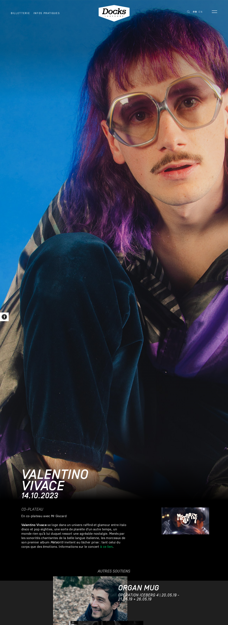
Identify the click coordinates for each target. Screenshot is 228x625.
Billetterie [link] (20, 13)
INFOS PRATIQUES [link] (47, 13)
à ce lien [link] (106, 547)
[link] (4, 316)
